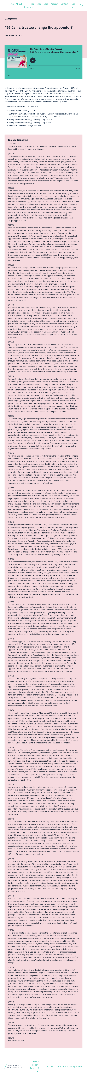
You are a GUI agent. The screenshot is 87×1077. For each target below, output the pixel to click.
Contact (64, 3)
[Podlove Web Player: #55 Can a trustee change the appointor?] (43, 62)
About (19, 3)
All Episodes (11, 19)
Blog (46, 3)
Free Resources (29, 5)
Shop (38, 3)
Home (11, 3)
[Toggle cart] (81, 5)
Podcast (54, 3)
